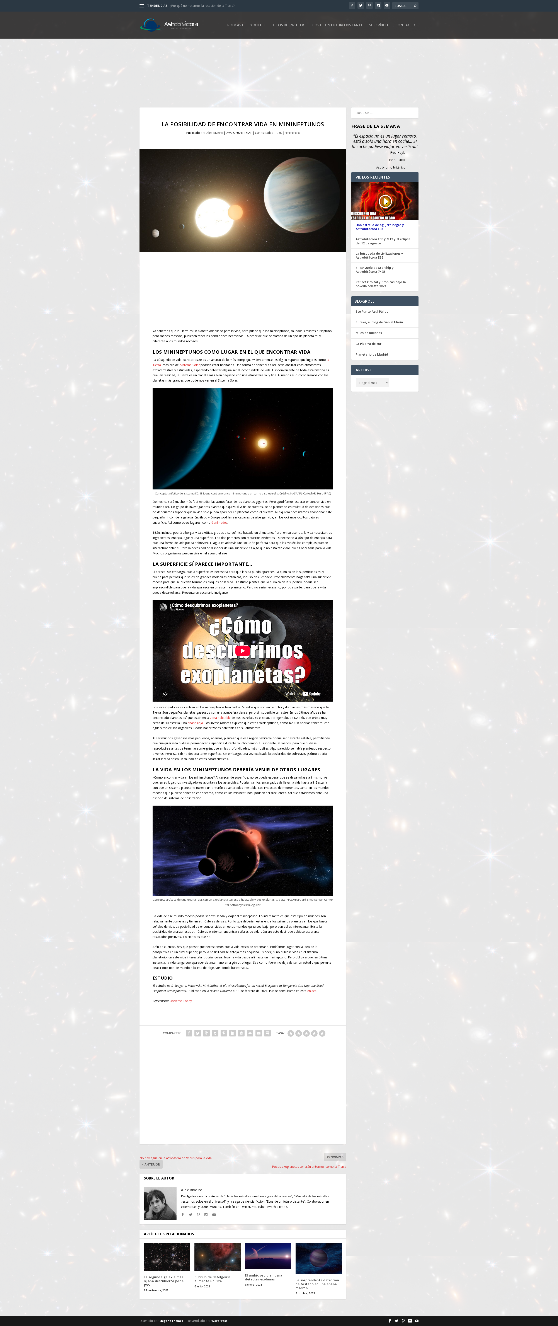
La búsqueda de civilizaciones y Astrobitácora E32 (379, 255)
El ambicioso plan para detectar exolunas (263, 1277)
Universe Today (181, 1001)
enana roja (195, 723)
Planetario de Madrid (372, 354)
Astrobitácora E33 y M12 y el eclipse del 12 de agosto (383, 241)
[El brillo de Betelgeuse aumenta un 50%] (217, 1257)
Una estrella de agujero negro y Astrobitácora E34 (380, 227)
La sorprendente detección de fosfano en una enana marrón (317, 1284)
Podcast (235, 25)
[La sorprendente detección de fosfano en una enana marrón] (319, 1258)
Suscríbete (379, 25)
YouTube (258, 25)
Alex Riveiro (214, 133)
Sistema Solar (190, 365)
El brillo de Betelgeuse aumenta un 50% (212, 1279)
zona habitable (220, 718)
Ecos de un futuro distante (337, 25)
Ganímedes (219, 522)
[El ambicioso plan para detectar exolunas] (268, 1256)
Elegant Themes (171, 1321)
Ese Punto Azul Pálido (372, 311)
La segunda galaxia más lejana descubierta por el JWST (164, 1281)
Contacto (405, 25)
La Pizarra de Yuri (369, 344)
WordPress (219, 1321)
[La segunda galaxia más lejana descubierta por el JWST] (167, 1257)
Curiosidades (264, 133)
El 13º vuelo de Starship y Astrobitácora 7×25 (375, 270)
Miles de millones (369, 333)
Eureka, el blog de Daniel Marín (379, 322)
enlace (311, 991)
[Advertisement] (270, 68)
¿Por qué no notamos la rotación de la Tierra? (202, 5)
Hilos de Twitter (288, 25)
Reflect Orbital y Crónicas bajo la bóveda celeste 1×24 (381, 284)
